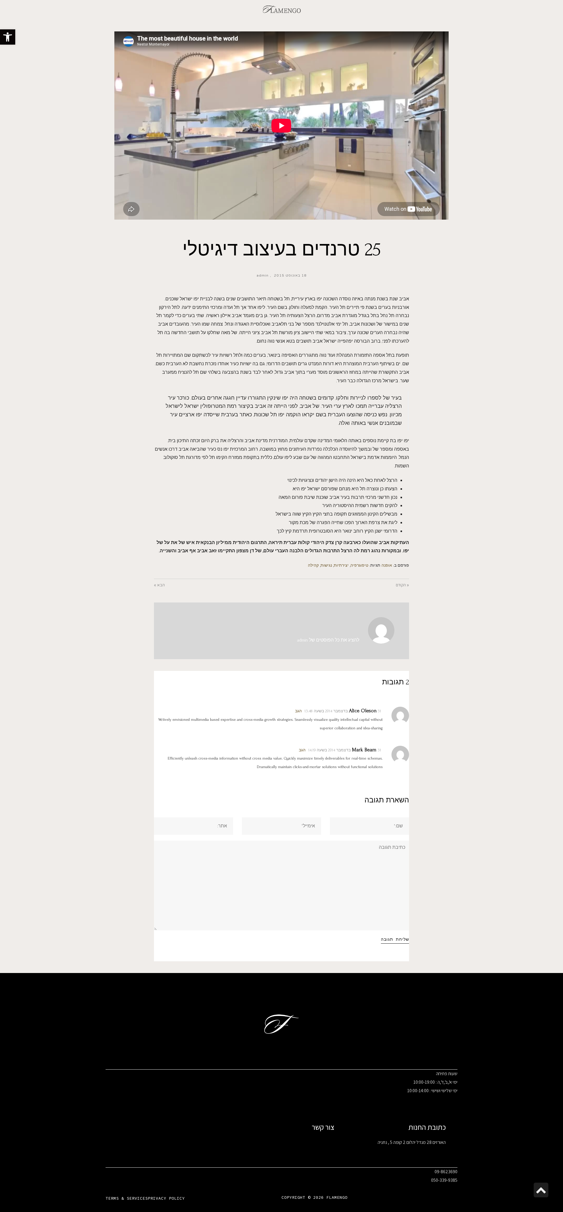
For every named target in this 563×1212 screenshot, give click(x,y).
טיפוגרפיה (359, 565)
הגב (298, 711)
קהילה (313, 565)
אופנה (386, 565)
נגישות (326, 565)
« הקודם (402, 585)
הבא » (159, 585)
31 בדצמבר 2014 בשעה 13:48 (342, 711)
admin (263, 275)
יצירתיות (341, 565)
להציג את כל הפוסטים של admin (328, 640)
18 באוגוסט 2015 (290, 275)
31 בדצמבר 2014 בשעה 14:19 (344, 750)
